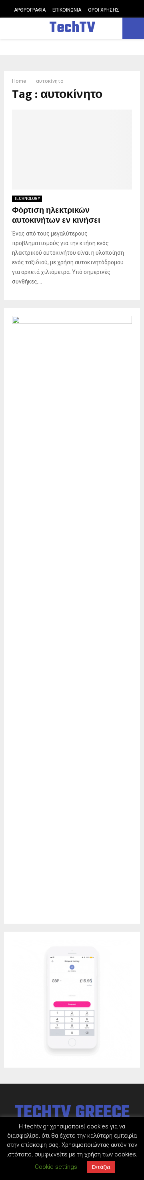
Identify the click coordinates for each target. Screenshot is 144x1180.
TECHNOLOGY (27, 198)
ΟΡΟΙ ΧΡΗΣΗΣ (103, 10)
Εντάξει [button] (101, 1167)
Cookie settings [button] (56, 1166)
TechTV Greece (72, 38)
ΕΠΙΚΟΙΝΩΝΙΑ (66, 10)
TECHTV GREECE (72, 1113)
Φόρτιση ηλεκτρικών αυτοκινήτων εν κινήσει (56, 215)
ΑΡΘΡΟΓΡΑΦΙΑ (30, 10)
